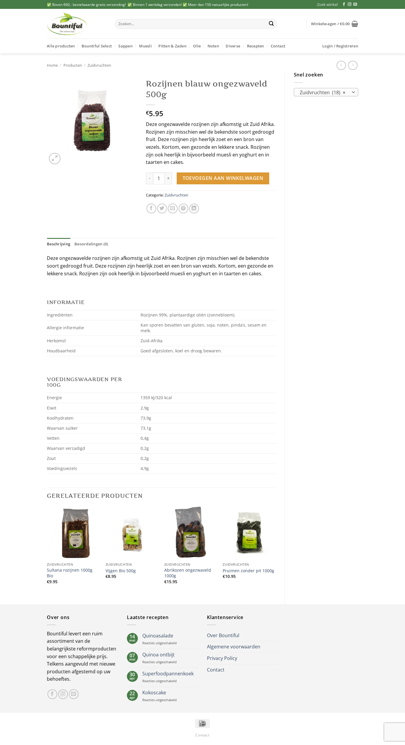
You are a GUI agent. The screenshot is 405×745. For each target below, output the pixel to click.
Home (52, 65)
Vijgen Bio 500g (121, 570)
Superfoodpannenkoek (168, 674)
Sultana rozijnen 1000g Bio (70, 572)
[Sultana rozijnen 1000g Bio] (73, 533)
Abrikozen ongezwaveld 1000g (187, 572)
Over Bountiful (223, 635)
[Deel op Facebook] (151, 208)
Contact (278, 46)
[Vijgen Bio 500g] (132, 533)
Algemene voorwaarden (233, 646)
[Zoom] (54, 158)
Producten (72, 65)
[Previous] (47, 550)
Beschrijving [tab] (58, 244)
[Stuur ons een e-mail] (355, 4)
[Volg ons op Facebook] (344, 4)
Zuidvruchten (99, 65)
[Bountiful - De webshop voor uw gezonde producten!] (76, 24)
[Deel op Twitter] (162, 208)
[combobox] (326, 92)
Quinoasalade (157, 636)
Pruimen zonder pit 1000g (248, 570)
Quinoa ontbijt (158, 655)
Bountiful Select (97, 46)
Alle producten (61, 46)
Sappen (125, 46)
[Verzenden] (271, 24)
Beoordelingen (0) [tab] (91, 244)
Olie (197, 46)
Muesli (145, 46)
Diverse (233, 46)
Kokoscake (154, 693)
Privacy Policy (222, 658)
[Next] (275, 550)
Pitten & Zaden (172, 46)
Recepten (255, 46)
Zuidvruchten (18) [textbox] (322, 92)
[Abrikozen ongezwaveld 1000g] (190, 533)
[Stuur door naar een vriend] (173, 208)
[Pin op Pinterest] (183, 208)
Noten (213, 46)
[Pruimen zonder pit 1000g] (249, 533)
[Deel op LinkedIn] (194, 208)
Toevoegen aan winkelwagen (223, 178)
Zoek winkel (327, 4)
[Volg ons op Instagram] (349, 4)
